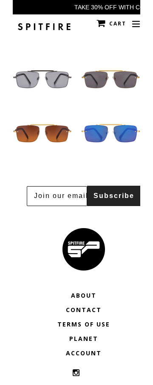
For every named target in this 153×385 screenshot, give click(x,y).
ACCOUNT (84, 353)
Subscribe (114, 195)
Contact (84, 310)
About (83, 295)
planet (83, 339)
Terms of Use (83, 324)
